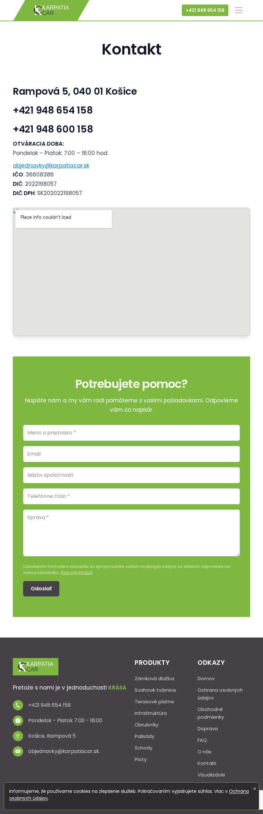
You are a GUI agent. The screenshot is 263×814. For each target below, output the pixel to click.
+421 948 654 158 (205, 10)
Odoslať (41, 588)
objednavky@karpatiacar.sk (51, 165)
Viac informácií (76, 573)
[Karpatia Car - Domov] (51, 10)
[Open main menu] (238, 10)
